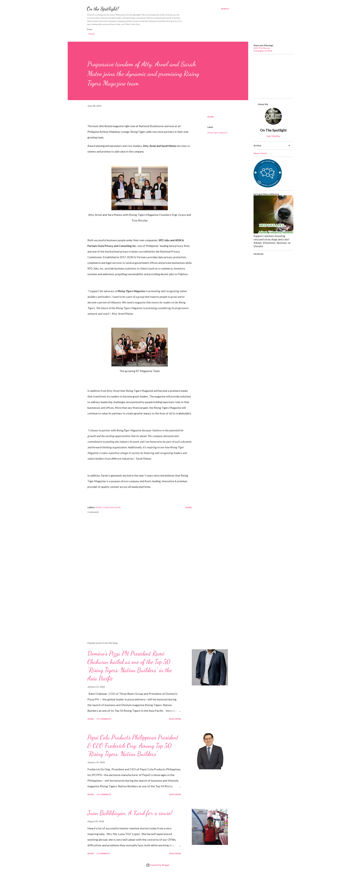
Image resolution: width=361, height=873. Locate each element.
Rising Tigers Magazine (217, 132)
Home (91, 33)
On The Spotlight (273, 130)
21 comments (103, 794)
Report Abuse (260, 153)
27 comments (103, 719)
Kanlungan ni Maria (263, 50)
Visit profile (273, 136)
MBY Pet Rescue (262, 48)
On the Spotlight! (103, 9)
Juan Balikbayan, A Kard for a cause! (129, 813)
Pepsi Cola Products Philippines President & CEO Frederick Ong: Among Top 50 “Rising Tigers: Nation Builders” (133, 745)
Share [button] (210, 117)
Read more (175, 719)
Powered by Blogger (160, 865)
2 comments (103, 853)
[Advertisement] (135, 606)
